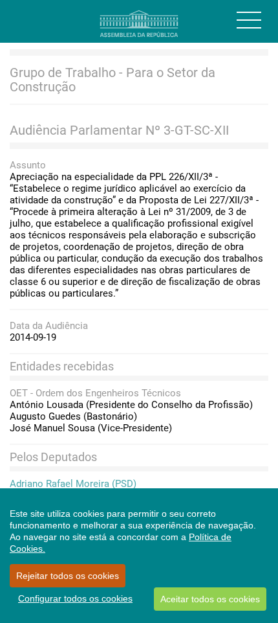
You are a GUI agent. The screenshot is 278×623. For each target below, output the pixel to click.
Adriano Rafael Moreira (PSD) (73, 484)
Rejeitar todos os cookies (67, 576)
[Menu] (249, 20)
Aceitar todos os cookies (210, 599)
